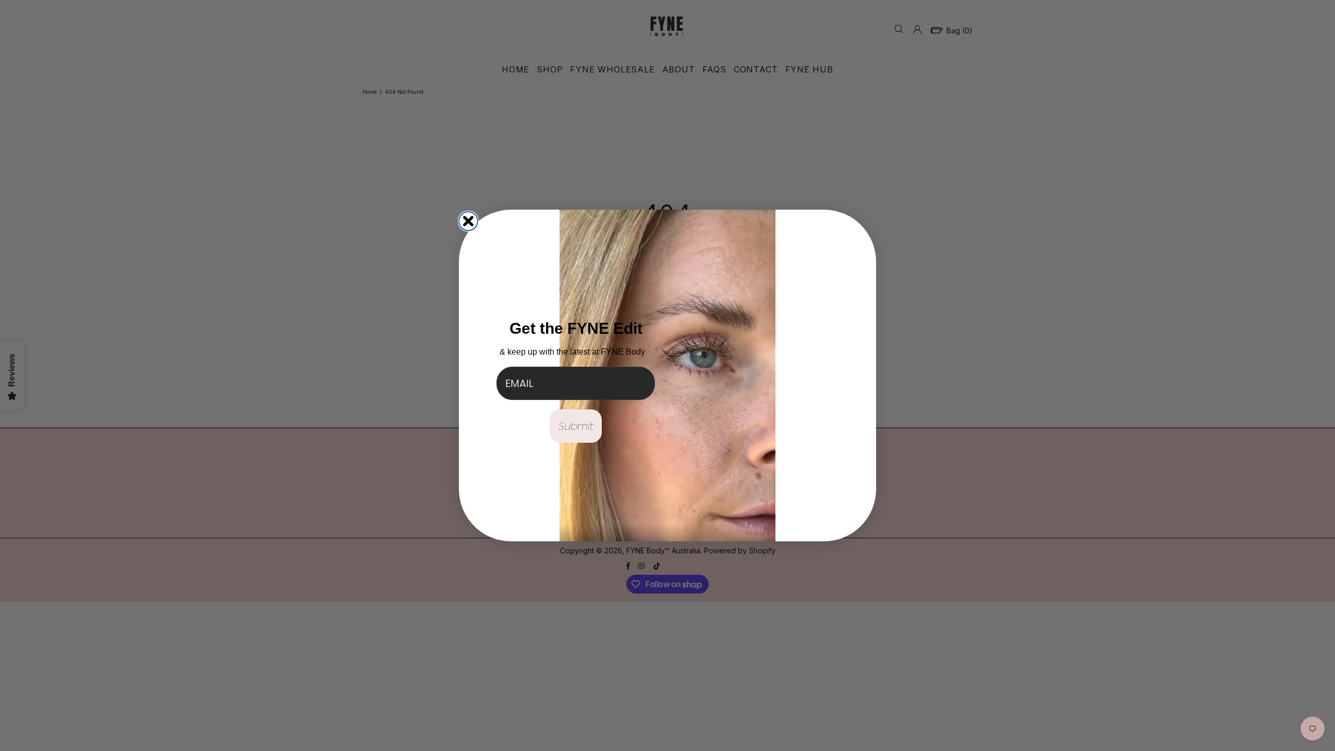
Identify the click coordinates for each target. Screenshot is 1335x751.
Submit (576, 426)
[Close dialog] (468, 221)
